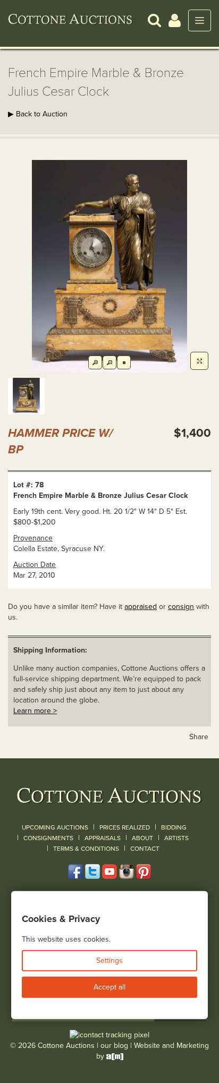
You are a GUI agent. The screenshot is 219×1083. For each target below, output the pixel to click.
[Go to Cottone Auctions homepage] (70, 20)
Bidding (174, 827)
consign (181, 606)
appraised (140, 606)
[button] (154, 19)
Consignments (48, 838)
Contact (144, 848)
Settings (109, 960)
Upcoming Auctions (55, 827)
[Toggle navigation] (199, 20)
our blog (114, 1045)
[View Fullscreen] (199, 361)
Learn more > (35, 710)
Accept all (109, 987)
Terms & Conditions (86, 848)
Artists (176, 838)
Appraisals (103, 838)
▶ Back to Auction (38, 114)
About (142, 838)
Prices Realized (124, 827)
